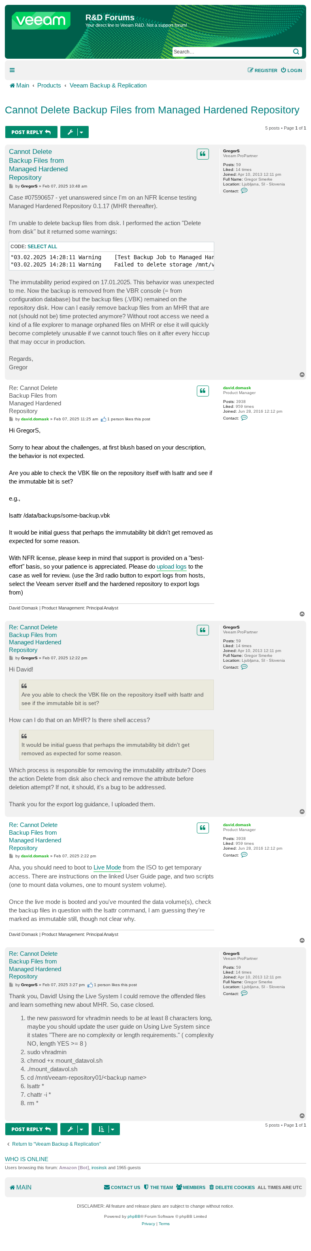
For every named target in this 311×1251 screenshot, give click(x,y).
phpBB (134, 1216)
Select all (42, 246)
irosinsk (99, 1167)
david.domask (237, 388)
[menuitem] (291, 70)
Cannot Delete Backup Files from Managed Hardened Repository (152, 109)
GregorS (231, 151)
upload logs (172, 566)
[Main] (46, 18)
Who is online (26, 1159)
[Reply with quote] (203, 154)
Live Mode (107, 867)
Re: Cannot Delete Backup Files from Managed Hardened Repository (35, 399)
